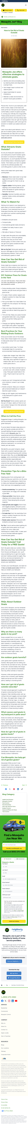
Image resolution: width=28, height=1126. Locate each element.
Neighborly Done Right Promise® (11, 560)
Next (23, 785)
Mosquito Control (7, 801)
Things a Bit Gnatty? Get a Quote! (14, 411)
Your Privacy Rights (8, 1110)
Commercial (21, 858)
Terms (15, 910)
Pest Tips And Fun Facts (9, 806)
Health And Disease (7, 799)
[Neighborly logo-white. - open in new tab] (5, 1)
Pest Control (4, 27)
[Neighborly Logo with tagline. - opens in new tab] (17, 929)
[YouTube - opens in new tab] (16, 1001)
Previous (5, 785)
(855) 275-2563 (18, 852)
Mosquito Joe (14, 433)
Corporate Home (5, 1054)
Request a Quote (8, 10)
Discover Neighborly (13, 961)
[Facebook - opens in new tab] (2, 1001)
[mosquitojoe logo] (14, 992)
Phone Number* (6, 882)
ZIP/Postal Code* (6, 894)
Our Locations (5, 1048)
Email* (3, 876)
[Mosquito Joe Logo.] (7, 930)
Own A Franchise (5, 1036)
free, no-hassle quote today (10, 568)
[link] (22, 789)
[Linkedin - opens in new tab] (12, 1001)
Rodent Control (6, 808)
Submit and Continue (14, 921)
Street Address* (6, 888)
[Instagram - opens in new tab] (9, 1001)
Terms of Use (4, 1099)
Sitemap (3, 1051)
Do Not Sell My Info (5, 1108)
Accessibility (4, 1105)
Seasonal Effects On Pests (9, 810)
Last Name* (5, 870)
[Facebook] (6, 789)
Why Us (3, 1023)
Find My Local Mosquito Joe (14, 848)
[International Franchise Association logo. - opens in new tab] (3, 1059)
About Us (3, 1026)
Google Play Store (15, 978)
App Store (15, 973)
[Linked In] (18, 789)
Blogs (2, 1045)
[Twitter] (10, 789)
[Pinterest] (14, 789)
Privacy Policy (21, 910)
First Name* (5, 863)
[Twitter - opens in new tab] (6, 1001)
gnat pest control (6, 137)
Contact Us (4, 1029)
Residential (8, 858)
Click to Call (21, 10)
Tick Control (5, 811)
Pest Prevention (6, 804)
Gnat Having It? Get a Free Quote (14, 142)
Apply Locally (5, 1033)
